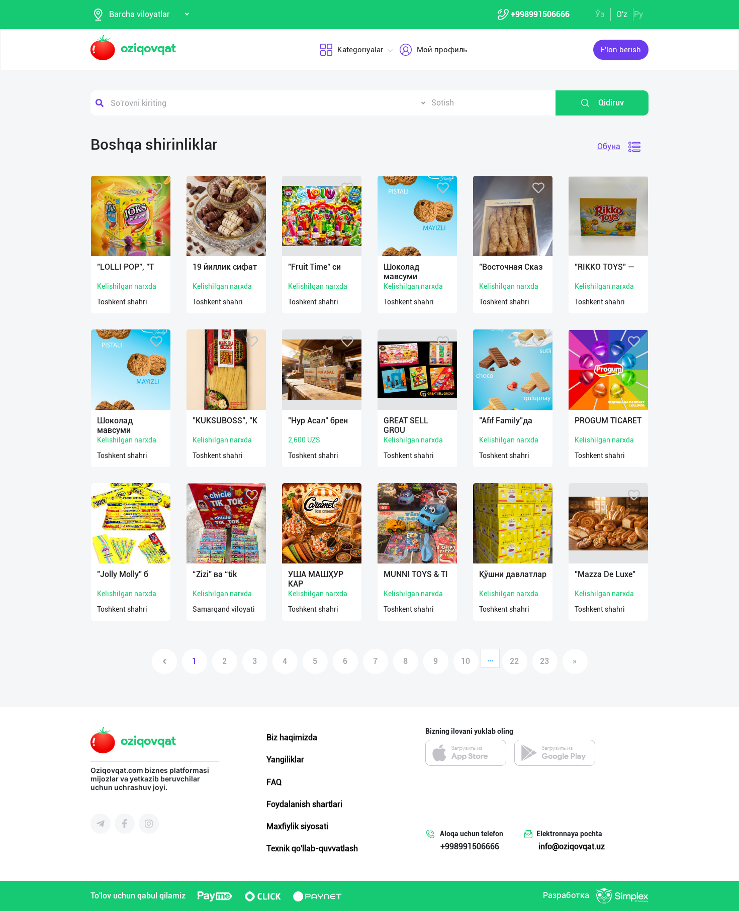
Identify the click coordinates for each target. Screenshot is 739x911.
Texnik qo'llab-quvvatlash (312, 848)
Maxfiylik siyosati (297, 826)
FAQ (274, 782)
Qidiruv (611, 102)
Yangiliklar (285, 759)
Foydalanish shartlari (304, 804)
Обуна (608, 146)
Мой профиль (442, 49)
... (490, 658)
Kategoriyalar (360, 49)
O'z (621, 14)
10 (465, 661)
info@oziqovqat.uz (571, 846)
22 (514, 661)
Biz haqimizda (291, 737)
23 (544, 661)
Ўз (600, 14)
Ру (638, 14)
